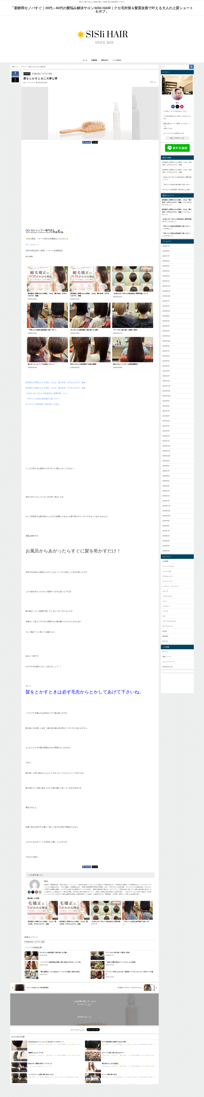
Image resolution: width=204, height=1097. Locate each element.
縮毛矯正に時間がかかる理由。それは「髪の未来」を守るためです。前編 (55, 388)
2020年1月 (166, 501)
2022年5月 (166, 361)
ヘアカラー (166, 606)
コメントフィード (168, 661)
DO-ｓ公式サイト (33, 244)
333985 (166, 228)
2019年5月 (166, 541)
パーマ (164, 601)
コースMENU (116, 60)
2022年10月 (166, 341)
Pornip (171, 221)
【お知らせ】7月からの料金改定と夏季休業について (47, 393)
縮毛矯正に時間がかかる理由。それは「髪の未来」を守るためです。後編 (55, 382)
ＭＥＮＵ (165, 641)
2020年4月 (166, 486)
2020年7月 (166, 471)
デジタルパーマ (167, 576)
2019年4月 (166, 546)
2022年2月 (166, 376)
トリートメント (167, 581)
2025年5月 (166, 266)
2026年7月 (166, 246)
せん (155, 82)
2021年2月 (166, 436)
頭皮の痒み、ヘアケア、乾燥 (43, 73)
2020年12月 (166, 446)
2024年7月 (166, 301)
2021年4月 (166, 426)
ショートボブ (166, 571)
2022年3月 (166, 371)
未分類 (164, 631)
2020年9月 (166, 461)
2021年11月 (166, 391)
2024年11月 (166, 291)
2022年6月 (166, 356)
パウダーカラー (167, 596)
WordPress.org (167, 666)
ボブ (163, 616)
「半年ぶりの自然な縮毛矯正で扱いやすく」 (44, 399)
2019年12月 (166, 506)
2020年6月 (166, 476)
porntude (167, 235)
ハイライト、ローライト (170, 586)
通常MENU (104, 60)
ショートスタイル (168, 566)
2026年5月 (166, 251)
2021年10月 (166, 396)
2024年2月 (166, 306)
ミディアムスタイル (169, 621)
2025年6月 (166, 261)
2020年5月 (166, 481)
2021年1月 (166, 441)
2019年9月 (166, 520)
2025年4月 (166, 271)
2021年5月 (166, 421)
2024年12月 (166, 286)
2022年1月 (166, 381)
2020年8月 (166, 466)
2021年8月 (166, 406)
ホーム (85, 60)
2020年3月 (166, 491)
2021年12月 (166, 386)
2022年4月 (166, 366)
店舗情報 (94, 60)
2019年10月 (166, 516)
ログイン (165, 651)
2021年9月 (166, 401)
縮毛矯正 (165, 636)
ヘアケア (27, 73)
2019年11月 (166, 511)
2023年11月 (166, 311)
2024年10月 (166, 296)
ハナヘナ (165, 591)
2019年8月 (166, 525)
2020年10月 (166, 456)
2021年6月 (166, 416)
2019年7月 (166, 530)
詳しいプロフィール (177, 138)
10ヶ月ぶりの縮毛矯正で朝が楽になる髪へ (43, 404)
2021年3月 (166, 431)
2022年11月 (166, 336)
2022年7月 (166, 351)
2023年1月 (166, 331)
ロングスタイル (167, 626)
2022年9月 (166, 346)
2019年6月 (166, 536)
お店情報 (165, 561)
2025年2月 (166, 276)
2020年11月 (166, 451)
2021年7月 (166, 411)
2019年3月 (166, 551)
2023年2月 (166, 326)
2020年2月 (166, 496)
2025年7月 (166, 256)
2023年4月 (166, 321)
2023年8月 (166, 316)
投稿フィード (166, 656)
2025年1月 (166, 281)
